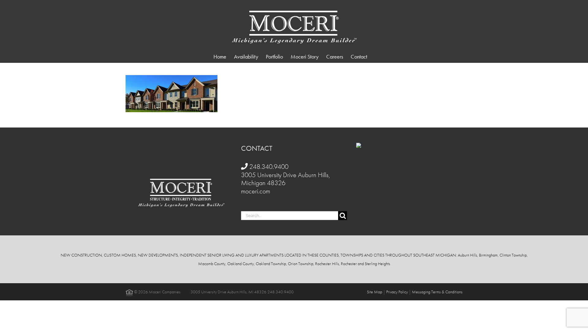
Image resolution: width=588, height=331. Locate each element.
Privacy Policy (397, 292)
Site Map (374, 292)
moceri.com (255, 191)
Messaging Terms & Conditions (437, 292)
